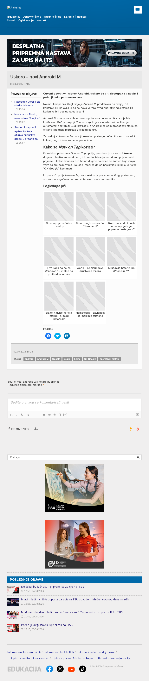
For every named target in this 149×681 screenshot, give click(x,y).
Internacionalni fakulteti (59, 652)
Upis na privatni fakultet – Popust (73, 658)
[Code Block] (49, 415)
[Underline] (22, 415)
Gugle (67, 359)
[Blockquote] (44, 415)
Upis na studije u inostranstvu (30, 658)
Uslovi (11, 20)
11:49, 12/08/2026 (32, 616)
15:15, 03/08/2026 (32, 629)
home (77, 359)
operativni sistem (110, 359)
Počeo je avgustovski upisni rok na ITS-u (47, 625)
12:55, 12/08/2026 (32, 604)
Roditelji (82, 16)
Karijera (69, 16)
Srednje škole (52, 16)
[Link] (55, 415)
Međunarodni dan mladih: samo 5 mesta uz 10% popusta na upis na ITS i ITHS (71, 612)
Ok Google (90, 359)
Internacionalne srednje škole (96, 652)
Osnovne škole (32, 16)
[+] (65, 414)
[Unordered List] (38, 415)
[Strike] (27, 415)
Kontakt (41, 20)
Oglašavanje (26, 20)
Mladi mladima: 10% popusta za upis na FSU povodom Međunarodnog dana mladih (75, 599)
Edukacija (13, 16)
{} (60, 414)
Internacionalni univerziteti (24, 652)
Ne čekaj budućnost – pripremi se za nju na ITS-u (53, 586)
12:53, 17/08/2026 (32, 591)
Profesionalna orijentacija (114, 658)
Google (56, 359)
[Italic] (17, 415)
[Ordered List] (33, 415)
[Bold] (11, 415)
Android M (43, 359)
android (29, 359)
